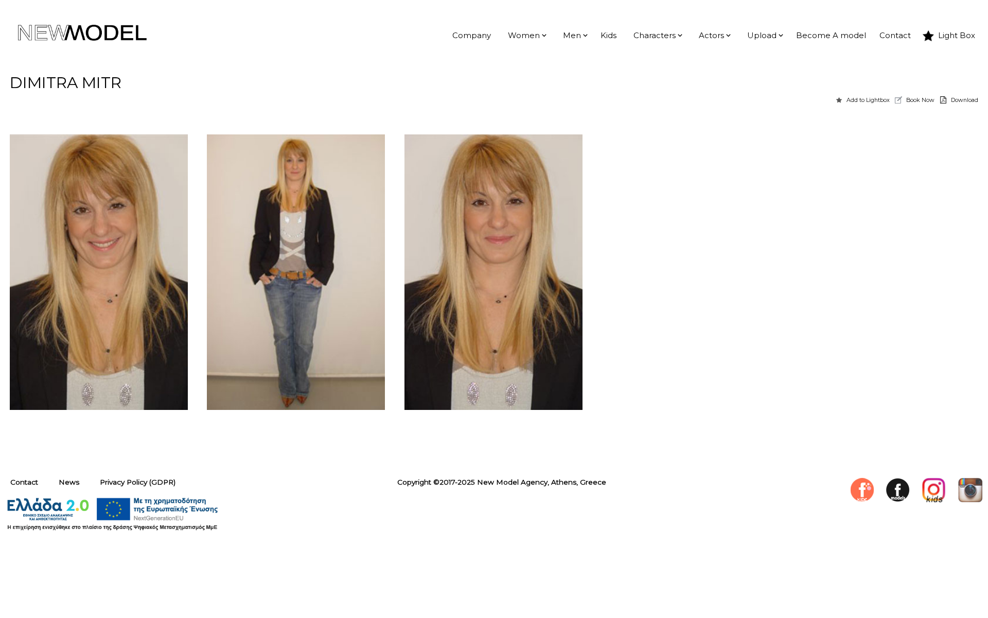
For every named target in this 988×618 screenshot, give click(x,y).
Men (572, 35)
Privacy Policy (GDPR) (137, 482)
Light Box (956, 35)
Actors (711, 35)
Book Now (920, 100)
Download (964, 100)
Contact (895, 35)
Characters (654, 35)
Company (471, 35)
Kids (608, 35)
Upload (762, 35)
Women (524, 35)
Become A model (831, 35)
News (69, 482)
